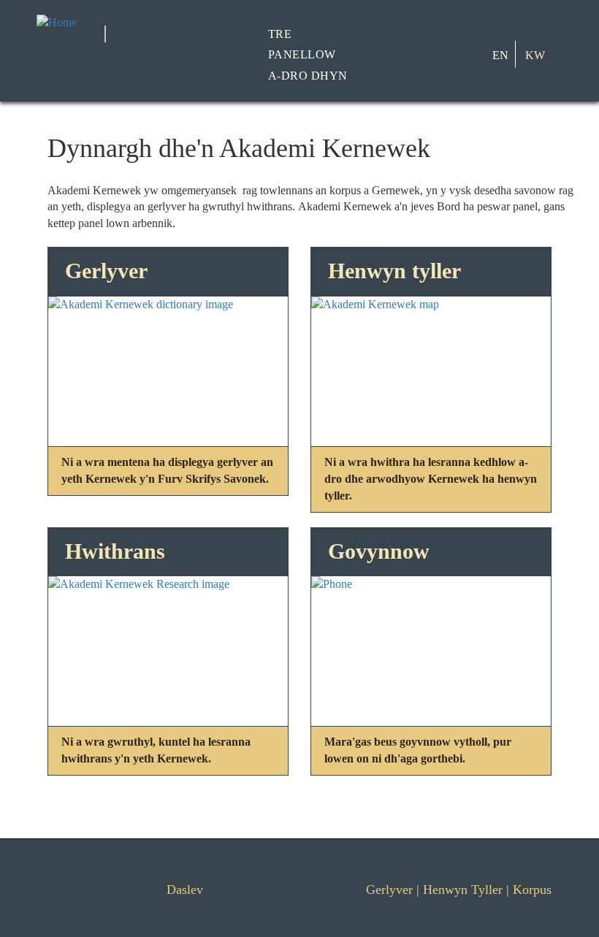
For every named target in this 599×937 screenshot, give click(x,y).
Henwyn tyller (394, 271)
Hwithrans (115, 551)
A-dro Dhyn (308, 75)
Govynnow (379, 551)
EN (500, 54)
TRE (279, 33)
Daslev (185, 889)
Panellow (302, 54)
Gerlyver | (394, 889)
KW (535, 54)
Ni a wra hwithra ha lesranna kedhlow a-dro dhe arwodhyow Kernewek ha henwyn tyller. (430, 479)
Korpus (532, 889)
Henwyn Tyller (463, 889)
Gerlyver (106, 271)
